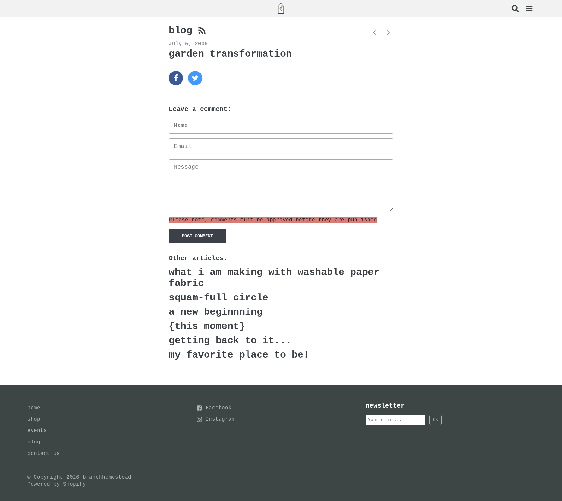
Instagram (220, 419)
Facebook (219, 408)
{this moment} (207, 326)
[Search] (515, 9)
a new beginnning (215, 312)
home (33, 408)
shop (33, 419)
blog (183, 30)
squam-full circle (218, 297)
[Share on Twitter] (195, 78)
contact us (43, 453)
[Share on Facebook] (176, 78)
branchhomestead (107, 477)
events (37, 431)
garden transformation (230, 53)
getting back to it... (230, 340)
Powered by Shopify (56, 484)
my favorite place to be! (239, 355)
